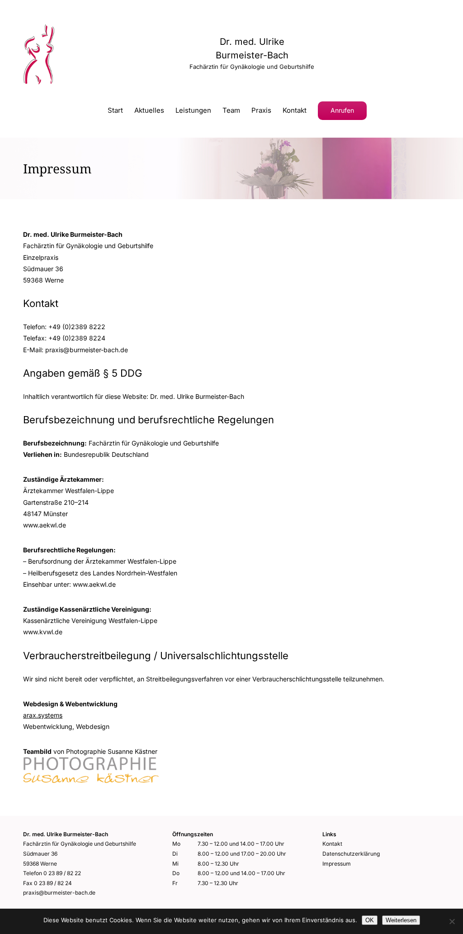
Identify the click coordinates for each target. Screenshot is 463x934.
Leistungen (193, 111)
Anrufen (342, 110)
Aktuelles (149, 111)
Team (231, 111)
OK (369, 920)
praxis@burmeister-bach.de (59, 892)
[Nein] (451, 921)
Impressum (336, 863)
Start (115, 111)
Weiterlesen (401, 920)
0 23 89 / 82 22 (62, 873)
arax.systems (42, 715)
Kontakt (295, 111)
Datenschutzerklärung (351, 853)
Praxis (261, 111)
